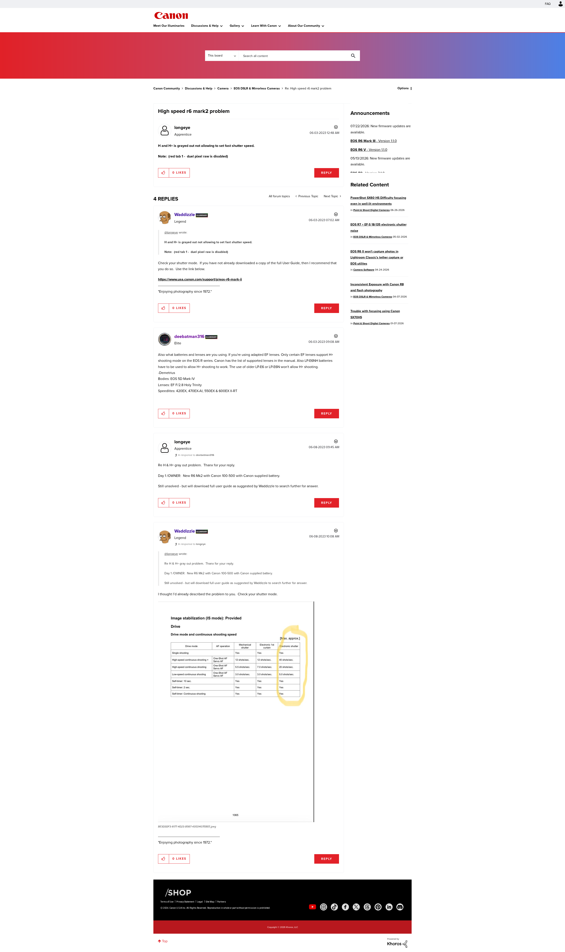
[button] (344, 440)
